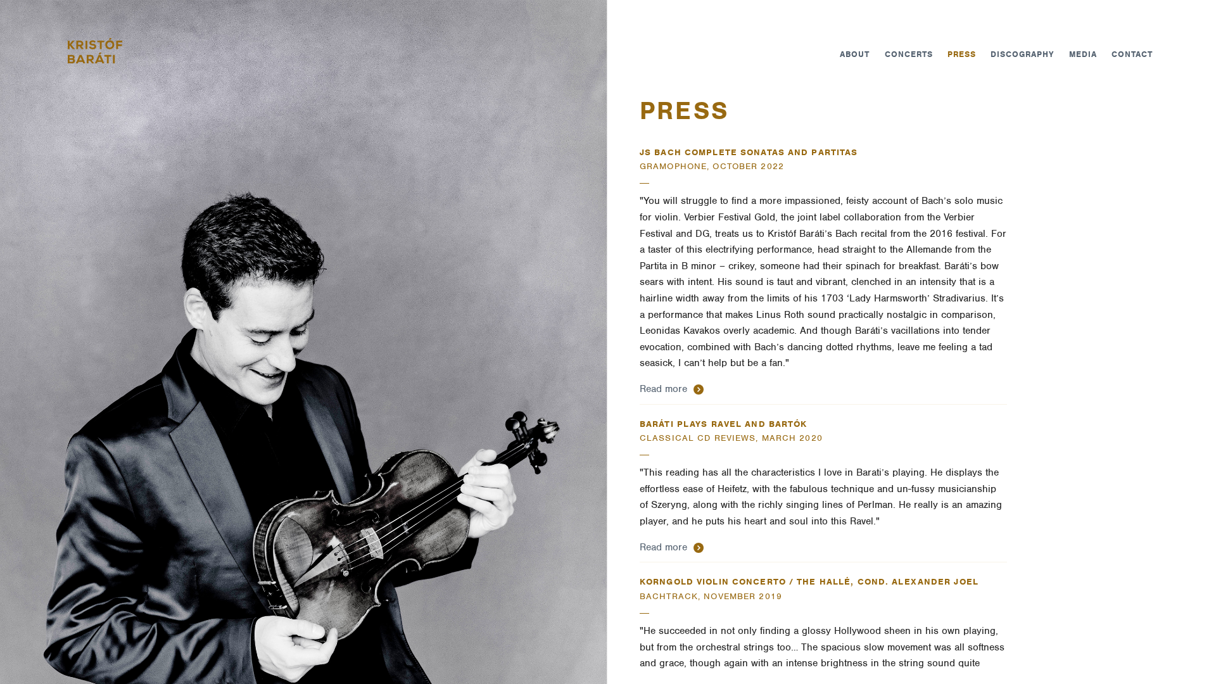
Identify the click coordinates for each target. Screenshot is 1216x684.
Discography (1022, 54)
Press (961, 54)
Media (1083, 54)
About (855, 54)
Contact (1132, 54)
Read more (665, 389)
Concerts (909, 54)
